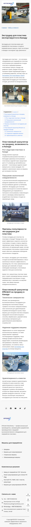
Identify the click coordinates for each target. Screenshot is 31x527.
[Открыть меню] (27, 3)
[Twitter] (20, 408)
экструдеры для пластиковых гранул (13, 75)
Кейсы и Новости (13, 28)
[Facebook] (10, 408)
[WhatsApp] (6, 408)
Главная (4, 28)
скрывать (15, 112)
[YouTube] (15, 408)
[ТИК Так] (24, 408)
